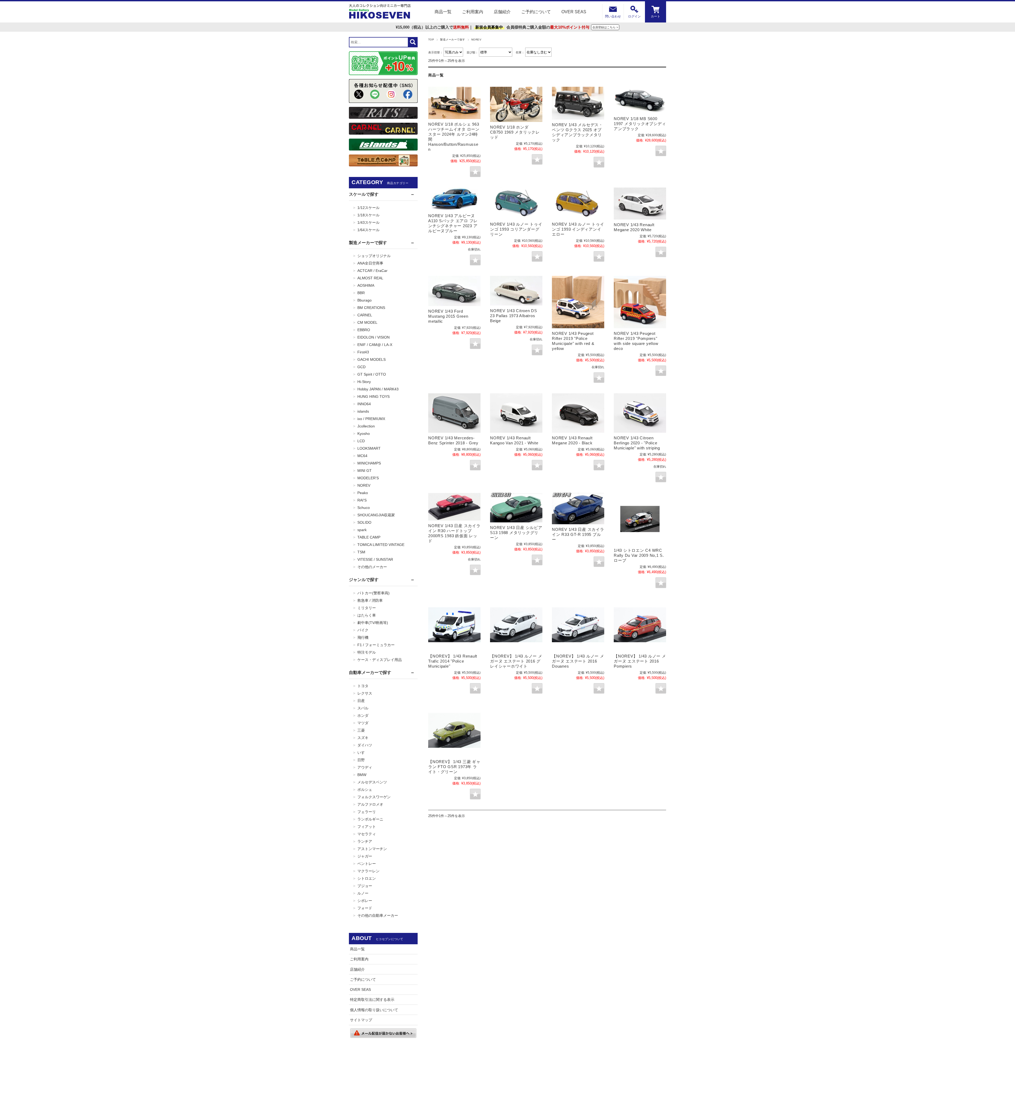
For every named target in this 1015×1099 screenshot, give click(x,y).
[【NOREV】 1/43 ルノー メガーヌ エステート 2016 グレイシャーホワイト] (516, 625)
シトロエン (366, 878)
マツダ (362, 723)
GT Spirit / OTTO (371, 374)
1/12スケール (368, 208)
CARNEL (364, 315)
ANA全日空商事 (370, 263)
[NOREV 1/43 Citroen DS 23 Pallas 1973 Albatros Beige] (516, 291)
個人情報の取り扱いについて (374, 1010)
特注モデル (366, 652)
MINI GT (364, 470)
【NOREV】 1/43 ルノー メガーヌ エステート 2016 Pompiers (640, 661)
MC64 (362, 456)
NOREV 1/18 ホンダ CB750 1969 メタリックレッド (515, 132)
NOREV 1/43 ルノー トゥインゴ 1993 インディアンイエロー (578, 229)
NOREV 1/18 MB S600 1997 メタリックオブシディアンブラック (640, 123)
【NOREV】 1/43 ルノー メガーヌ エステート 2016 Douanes (578, 661)
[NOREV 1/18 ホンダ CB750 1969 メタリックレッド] (516, 104)
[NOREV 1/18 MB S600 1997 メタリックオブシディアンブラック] (640, 100)
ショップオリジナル (374, 256)
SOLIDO (364, 522)
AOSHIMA (365, 285)
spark (362, 530)
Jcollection (366, 426)
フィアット (366, 826)
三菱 (361, 730)
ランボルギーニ (370, 819)
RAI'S (362, 500)
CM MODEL (367, 322)
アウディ (364, 767)
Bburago (364, 300)
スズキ (362, 738)
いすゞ (362, 752)
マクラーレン (368, 871)
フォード (364, 908)
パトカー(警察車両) (373, 593)
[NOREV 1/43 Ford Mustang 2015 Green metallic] (454, 291)
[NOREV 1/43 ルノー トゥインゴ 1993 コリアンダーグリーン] (516, 203)
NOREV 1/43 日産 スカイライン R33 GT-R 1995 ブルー (578, 534)
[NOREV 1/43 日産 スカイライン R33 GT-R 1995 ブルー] (578, 508)
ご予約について (536, 12)
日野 (361, 760)
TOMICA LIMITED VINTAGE (380, 544)
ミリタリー (366, 608)
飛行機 (362, 637)
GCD (361, 367)
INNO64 (364, 404)
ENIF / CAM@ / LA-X (374, 345)
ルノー (362, 893)
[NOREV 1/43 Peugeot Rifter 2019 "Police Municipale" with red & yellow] (578, 302)
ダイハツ (364, 745)
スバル (362, 708)
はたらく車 (366, 615)
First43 (363, 352)
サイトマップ (361, 1020)
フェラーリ (366, 812)
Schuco (363, 507)
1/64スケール (368, 230)
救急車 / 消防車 (370, 600)
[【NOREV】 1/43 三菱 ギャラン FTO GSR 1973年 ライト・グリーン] (454, 730)
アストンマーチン (372, 849)
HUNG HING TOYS (373, 396)
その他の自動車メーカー (377, 915)
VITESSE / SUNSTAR (375, 559)
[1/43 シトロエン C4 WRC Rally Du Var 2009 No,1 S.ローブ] (640, 519)
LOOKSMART (369, 448)
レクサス (364, 693)
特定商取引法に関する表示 (372, 999)
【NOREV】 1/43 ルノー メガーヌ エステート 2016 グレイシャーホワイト (516, 661)
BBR (361, 293)
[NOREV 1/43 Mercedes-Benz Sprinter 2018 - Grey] (454, 412)
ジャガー (364, 856)
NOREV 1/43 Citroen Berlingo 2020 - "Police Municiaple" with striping (637, 443)
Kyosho (363, 433)
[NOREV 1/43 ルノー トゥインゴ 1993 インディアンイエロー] (578, 203)
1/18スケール (368, 215)
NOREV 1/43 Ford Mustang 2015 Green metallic (448, 316)
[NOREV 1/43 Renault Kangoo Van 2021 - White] (516, 412)
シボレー (364, 901)
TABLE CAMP (368, 537)
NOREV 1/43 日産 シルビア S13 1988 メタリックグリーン (516, 532)
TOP (431, 39)
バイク (362, 630)
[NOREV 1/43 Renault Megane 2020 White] (640, 204)
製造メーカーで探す (452, 39)
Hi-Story (364, 382)
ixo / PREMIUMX (371, 419)
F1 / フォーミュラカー (376, 645)
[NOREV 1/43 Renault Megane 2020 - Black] (578, 412)
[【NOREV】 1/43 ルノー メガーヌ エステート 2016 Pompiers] (640, 625)
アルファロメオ (370, 804)
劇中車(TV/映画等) (372, 623)
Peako (362, 493)
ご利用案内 (472, 12)
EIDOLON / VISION (373, 337)
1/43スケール (368, 222)
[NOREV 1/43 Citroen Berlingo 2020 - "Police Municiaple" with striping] (640, 412)
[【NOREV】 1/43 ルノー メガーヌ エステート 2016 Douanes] (578, 625)
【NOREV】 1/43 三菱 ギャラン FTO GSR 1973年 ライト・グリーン (454, 766)
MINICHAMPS (369, 463)
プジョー (364, 886)
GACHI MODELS (371, 359)
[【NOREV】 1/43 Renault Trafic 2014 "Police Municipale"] (454, 625)
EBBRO (363, 330)
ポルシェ (364, 789)
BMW (361, 775)
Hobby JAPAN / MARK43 (378, 389)
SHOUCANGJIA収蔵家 (376, 515)
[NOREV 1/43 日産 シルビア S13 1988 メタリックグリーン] (516, 507)
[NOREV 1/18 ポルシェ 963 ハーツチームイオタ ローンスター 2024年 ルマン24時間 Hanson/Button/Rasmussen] (454, 103)
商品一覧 (443, 12)
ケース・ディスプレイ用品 (379, 660)
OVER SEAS (573, 12)
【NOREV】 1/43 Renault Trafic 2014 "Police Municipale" (452, 661)
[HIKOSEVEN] (380, 11)
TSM (361, 552)
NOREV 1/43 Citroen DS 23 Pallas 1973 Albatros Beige (513, 315)
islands (363, 411)
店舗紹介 (502, 12)
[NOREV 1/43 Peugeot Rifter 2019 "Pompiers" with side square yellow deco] (640, 302)
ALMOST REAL (370, 278)
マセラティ (366, 834)
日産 (361, 701)
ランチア (364, 841)
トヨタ (362, 686)
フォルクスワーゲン (374, 797)
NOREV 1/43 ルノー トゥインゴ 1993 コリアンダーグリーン (516, 229)
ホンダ (362, 715)
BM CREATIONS (371, 307)
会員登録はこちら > (605, 27)
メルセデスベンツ (372, 782)
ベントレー (366, 863)
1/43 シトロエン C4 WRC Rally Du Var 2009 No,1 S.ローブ (639, 555)
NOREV (363, 485)
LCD (361, 441)
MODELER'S (368, 478)
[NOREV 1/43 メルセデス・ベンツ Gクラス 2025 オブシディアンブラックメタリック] (578, 103)
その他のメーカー (372, 567)
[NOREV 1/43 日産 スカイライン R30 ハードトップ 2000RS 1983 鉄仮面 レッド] (454, 506)
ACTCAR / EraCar (372, 270)
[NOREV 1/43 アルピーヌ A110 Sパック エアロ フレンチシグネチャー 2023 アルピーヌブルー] (454, 199)
